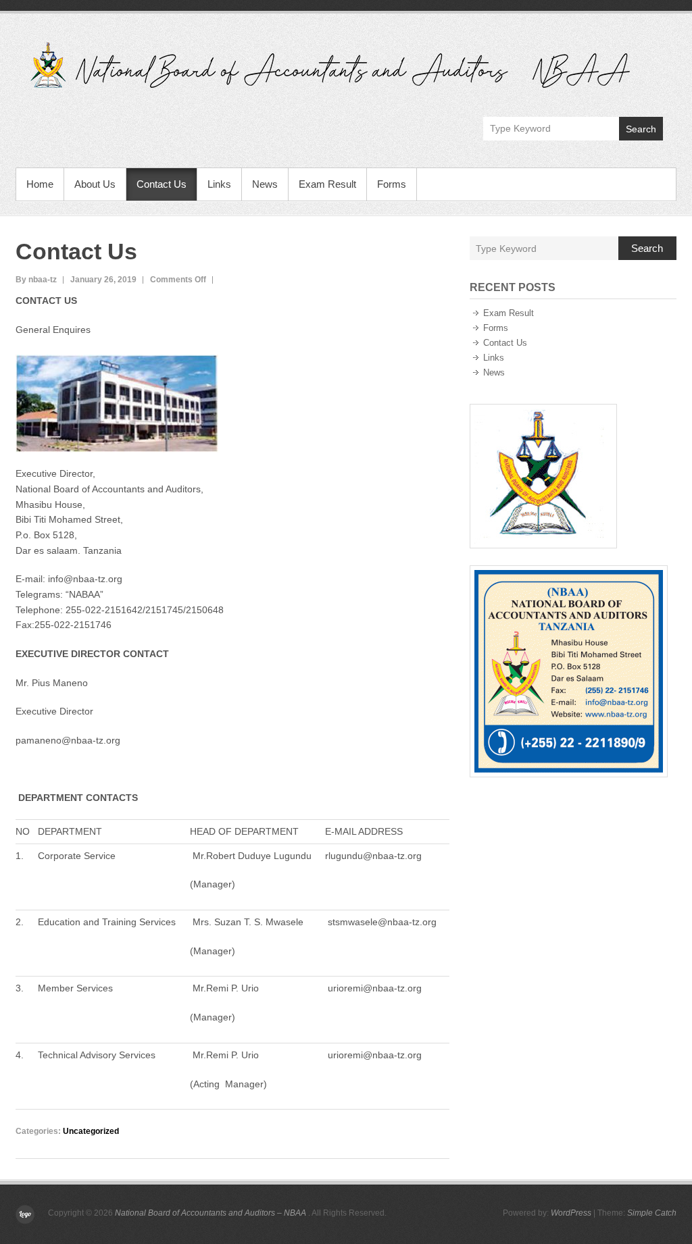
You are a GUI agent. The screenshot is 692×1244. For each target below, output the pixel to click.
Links (219, 184)
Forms (391, 184)
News (265, 184)
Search (641, 129)
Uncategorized (91, 1131)
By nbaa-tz (36, 279)
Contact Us (162, 184)
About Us (95, 184)
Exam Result (327, 184)
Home (39, 184)
